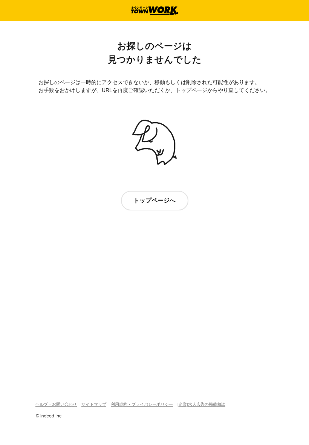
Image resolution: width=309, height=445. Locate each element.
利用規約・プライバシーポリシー (142, 404)
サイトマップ (93, 404)
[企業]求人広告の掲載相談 (201, 404)
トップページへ (154, 200)
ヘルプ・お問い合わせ (56, 404)
